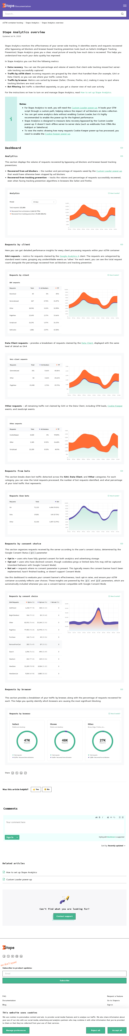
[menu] (124, 5)
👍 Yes (36, 789)
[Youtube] (12, 957)
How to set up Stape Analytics (95, 92)
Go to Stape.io (113, 1000)
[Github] (16, 957)
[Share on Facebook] (12, 773)
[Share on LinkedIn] (21, 773)
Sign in (110, 1004)
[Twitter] (8, 957)
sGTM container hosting (13, 22)
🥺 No (47, 789)
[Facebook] (4, 957)
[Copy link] (25, 773)
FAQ (4, 996)
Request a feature (115, 996)
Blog (4, 1004)
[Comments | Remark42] (64, 834)
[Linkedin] (21, 957)
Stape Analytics (32, 22)
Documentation (9, 1000)
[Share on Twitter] (16, 773)
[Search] (122, 13)
